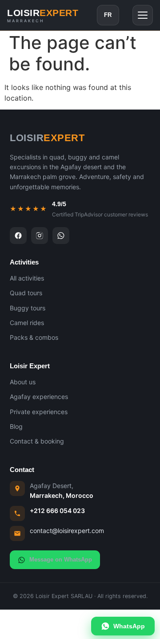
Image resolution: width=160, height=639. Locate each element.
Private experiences (39, 411)
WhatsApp (129, 626)
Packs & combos (34, 337)
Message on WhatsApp (60, 559)
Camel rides (27, 322)
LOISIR (42, 15)
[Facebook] (18, 235)
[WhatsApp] (60, 235)
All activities (27, 278)
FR (108, 15)
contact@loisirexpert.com (67, 530)
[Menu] (142, 15)
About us (23, 382)
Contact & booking (37, 441)
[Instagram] (39, 235)
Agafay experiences (39, 396)
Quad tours (26, 293)
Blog (16, 426)
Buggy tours (27, 308)
